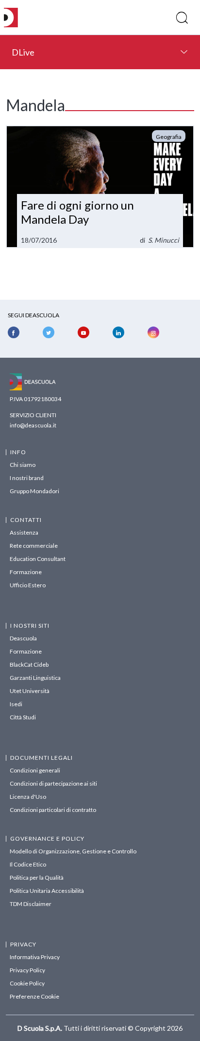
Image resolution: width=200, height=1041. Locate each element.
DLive (23, 52)
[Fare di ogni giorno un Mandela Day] (100, 186)
